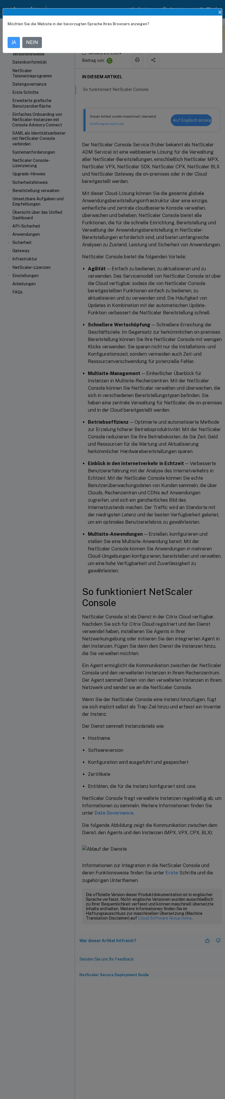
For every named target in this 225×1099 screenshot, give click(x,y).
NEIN (32, 42)
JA (13, 42)
